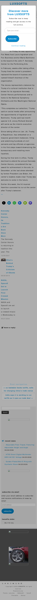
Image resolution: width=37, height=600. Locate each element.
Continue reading (18, 46)
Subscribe (12, 39)
